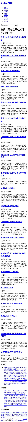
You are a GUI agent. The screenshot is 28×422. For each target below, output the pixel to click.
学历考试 (6, 18)
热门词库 (3, 417)
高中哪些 (15, 412)
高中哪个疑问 (9, 412)
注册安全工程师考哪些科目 (11, 222)
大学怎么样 (24, 416)
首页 (5, 7)
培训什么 (24, 414)
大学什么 (13, 416)
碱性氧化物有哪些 (8, 188)
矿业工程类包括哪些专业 (10, 71)
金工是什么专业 (7, 288)
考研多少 (4, 414)
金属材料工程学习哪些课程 (11, 352)
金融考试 (6, 13)
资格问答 (6, 21)
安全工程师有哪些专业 (10, 87)
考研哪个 (9, 414)
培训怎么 (3, 416)
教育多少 (20, 412)
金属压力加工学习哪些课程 (11, 303)
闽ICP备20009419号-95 (18, 420)
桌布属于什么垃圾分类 (10, 272)
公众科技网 (7, 3)
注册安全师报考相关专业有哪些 (13, 102)
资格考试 (6, 15)
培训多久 (14, 414)
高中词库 (3, 412)
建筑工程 (6, 10)
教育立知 (6, 8)
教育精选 (6, 19)
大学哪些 (8, 416)
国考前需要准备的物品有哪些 (12, 238)
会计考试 (6, 11)
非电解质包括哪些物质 (10, 206)
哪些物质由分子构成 (9, 316)
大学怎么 (18, 416)
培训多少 (19, 414)
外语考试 (6, 16)
